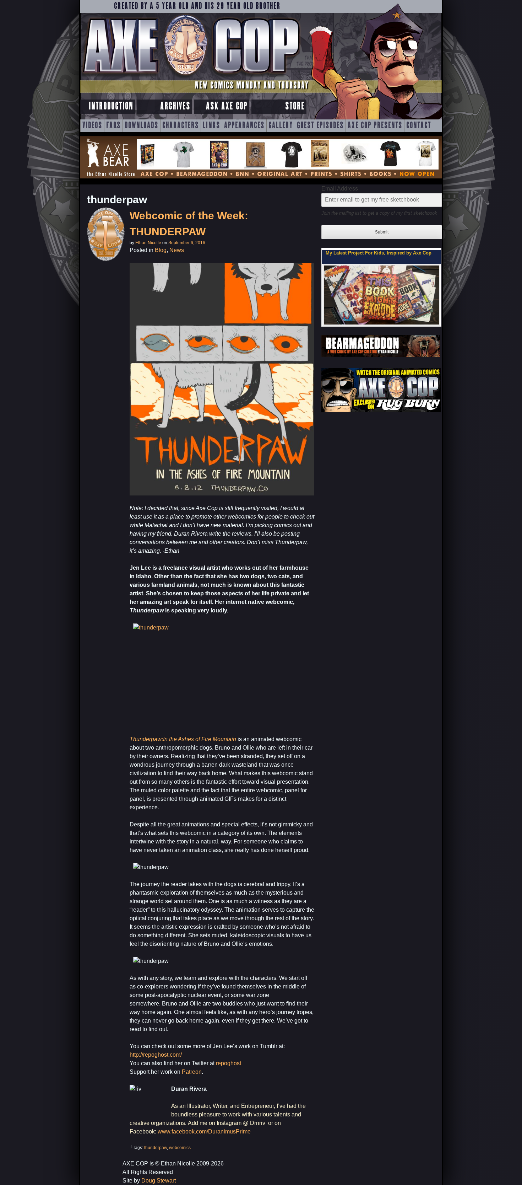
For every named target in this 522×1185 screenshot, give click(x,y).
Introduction (111, 106)
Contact (418, 126)
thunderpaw (155, 1147)
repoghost (228, 1063)
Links (211, 126)
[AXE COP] (191, 77)
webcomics (180, 1147)
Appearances (244, 126)
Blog (161, 250)
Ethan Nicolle (148, 242)
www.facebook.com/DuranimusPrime (204, 1131)
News (176, 250)
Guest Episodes (320, 126)
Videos (92, 126)
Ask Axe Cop (227, 106)
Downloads (141, 126)
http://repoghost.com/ (156, 1055)
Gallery (280, 126)
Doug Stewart (158, 1181)
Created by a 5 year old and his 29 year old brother (197, 6)
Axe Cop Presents (375, 126)
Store (295, 106)
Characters (180, 126)
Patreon (192, 1072)
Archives (175, 106)
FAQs (113, 126)
